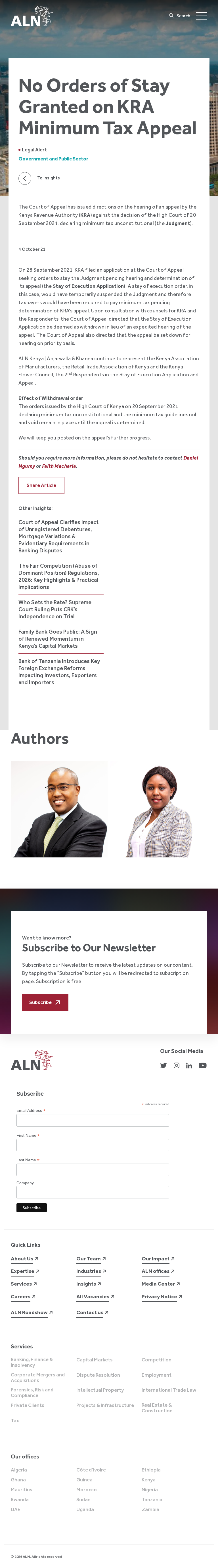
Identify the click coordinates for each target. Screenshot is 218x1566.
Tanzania (152, 1500)
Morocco (86, 1490)
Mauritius (21, 1490)
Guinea (84, 1480)
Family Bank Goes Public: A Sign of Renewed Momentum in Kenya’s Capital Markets (57, 638)
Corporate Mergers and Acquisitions (38, 1377)
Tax (15, 1421)
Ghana (18, 1480)
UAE (15, 1510)
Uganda (85, 1510)
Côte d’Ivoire (91, 1470)
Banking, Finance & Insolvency (32, 1362)
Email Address (30, 1110)
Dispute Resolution (98, 1375)
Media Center (158, 1283)
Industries (88, 1271)
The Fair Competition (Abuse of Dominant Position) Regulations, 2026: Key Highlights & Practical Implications (58, 576)
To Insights (48, 178)
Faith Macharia (59, 466)
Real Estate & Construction (157, 1408)
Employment (156, 1375)
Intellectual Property (100, 1390)
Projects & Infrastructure (105, 1405)
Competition (156, 1360)
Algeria (19, 1470)
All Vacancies (92, 1296)
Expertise (22, 1271)
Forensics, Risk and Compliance (32, 1392)
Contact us (89, 1312)
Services (21, 1283)
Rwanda (20, 1500)
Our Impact (155, 1258)
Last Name (27, 1160)
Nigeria (150, 1490)
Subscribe (40, 1002)
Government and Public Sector (53, 159)
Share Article (41, 485)
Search (183, 15)
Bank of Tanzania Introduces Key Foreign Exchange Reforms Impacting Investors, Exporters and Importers (59, 672)
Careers (20, 1296)
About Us (22, 1258)
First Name (28, 1135)
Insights (86, 1283)
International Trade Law (169, 1390)
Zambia (150, 1510)
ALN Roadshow (29, 1312)
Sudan (83, 1500)
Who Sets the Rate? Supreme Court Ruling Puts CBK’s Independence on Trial (54, 609)
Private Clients (27, 1405)
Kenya (149, 1480)
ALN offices (155, 1271)
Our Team (88, 1258)
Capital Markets (94, 1360)
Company (25, 1183)
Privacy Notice (159, 1296)
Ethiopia (151, 1470)
